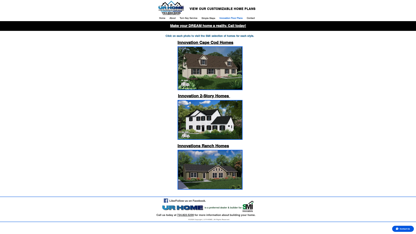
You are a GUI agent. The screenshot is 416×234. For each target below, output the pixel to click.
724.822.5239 (185, 215)
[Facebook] (166, 200)
